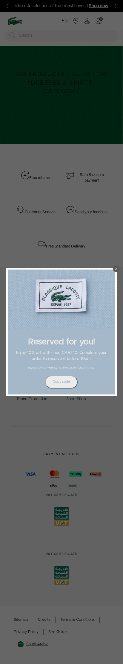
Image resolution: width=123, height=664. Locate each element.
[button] (116, 268)
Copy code (61, 381)
